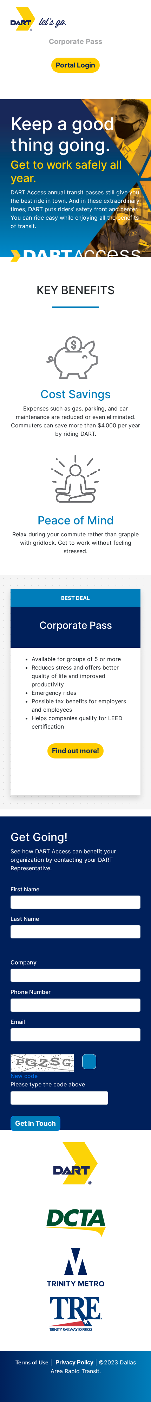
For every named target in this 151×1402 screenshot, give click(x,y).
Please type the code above (48, 1084)
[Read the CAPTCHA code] (89, 1061)
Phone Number (31, 992)
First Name (25, 889)
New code (24, 1075)
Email (18, 1022)
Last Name (25, 919)
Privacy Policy (74, 1362)
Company (24, 962)
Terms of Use (31, 1362)
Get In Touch (35, 1123)
